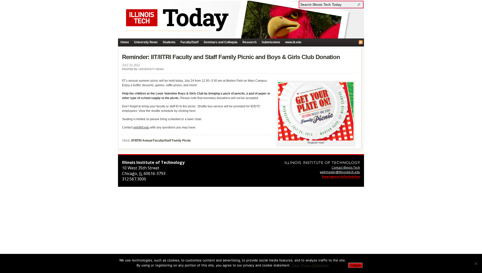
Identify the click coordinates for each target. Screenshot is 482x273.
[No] (475, 263)
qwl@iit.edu (141, 127)
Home (124, 42)
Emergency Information (341, 176)
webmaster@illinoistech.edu (340, 172)
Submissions (271, 42)
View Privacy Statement (310, 265)
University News (146, 42)
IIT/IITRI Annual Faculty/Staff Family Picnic (161, 140)
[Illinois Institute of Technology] (322, 162)
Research (250, 42)
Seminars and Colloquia (220, 42)
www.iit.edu (293, 42)
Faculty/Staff (189, 42)
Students (169, 42)
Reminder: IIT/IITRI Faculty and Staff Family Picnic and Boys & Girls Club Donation (231, 57)
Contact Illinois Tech (346, 167)
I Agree (355, 265)
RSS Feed (361, 42)
